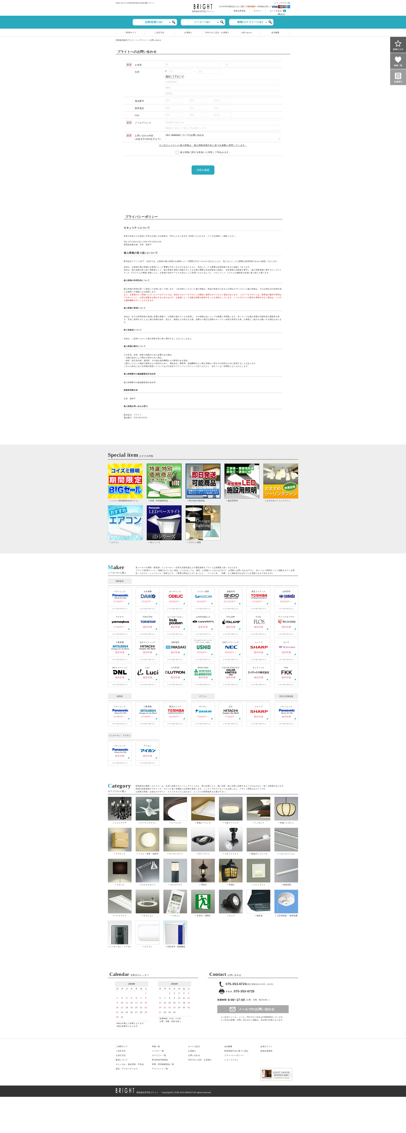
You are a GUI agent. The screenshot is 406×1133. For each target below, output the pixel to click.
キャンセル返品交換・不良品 (130, 1064)
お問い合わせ (246, 32)
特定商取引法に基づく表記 (236, 1051)
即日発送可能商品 (160, 1060)
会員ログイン (266, 1046)
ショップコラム (231, 1060)
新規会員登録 (240, 11)
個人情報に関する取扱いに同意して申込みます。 (205, 152)
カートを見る (276, 11)
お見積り (188, 32)
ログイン (258, 11)
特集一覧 (156, 1046)
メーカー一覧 (158, 1051)
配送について (122, 1060)
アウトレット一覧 (160, 1069)
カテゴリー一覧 (159, 1055)
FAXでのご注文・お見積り (217, 32)
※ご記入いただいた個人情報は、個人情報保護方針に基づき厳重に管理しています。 (203, 145)
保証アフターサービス (127, 1069)
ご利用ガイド (130, 32)
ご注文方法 (159, 32)
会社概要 (275, 32)
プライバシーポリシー (234, 1055)
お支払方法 (121, 1055)
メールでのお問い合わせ (257, 1009)
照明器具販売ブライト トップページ (131, 40)
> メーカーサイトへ (119, 609)
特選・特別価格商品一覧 (163, 1064)
